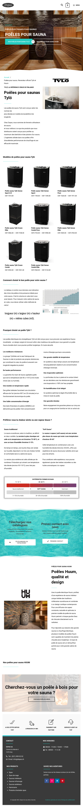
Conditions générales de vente (52, 800)
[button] (61, 5)
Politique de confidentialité (68, 800)
